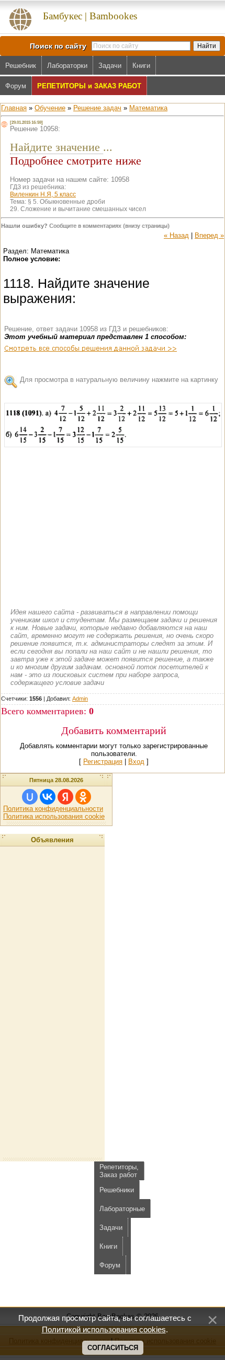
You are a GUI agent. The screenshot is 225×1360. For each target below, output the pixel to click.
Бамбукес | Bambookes (90, 15)
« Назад (176, 235)
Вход (136, 761)
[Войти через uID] (30, 797)
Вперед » (209, 235)
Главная (14, 108)
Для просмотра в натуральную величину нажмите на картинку (119, 379)
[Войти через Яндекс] (65, 797)
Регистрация (102, 761)
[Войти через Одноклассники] (83, 797)
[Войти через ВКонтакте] (47, 797)
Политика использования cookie (54, 816)
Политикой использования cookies (104, 1330)
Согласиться (112, 1348)
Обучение (50, 108)
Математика (148, 108)
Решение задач (97, 108)
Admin (80, 698)
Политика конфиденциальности (53, 808)
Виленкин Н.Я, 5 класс (43, 194)
